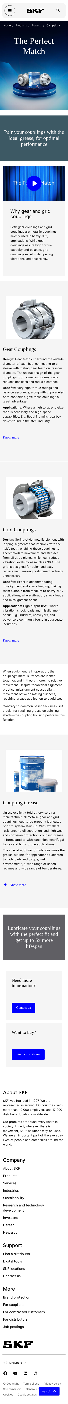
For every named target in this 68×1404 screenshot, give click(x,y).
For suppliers (13, 1305)
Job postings (13, 1327)
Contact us (12, 1276)
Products (21, 25)
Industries (11, 1190)
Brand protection (16, 1297)
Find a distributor (16, 1254)
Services (9, 1183)
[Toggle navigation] (10, 10)
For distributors (15, 1319)
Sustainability (13, 1198)
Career (8, 1225)
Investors (10, 1218)
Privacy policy (52, 1383)
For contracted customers (24, 1312)
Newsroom (12, 1232)
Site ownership (12, 1389)
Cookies (8, 1394)
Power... (37, 25)
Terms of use (31, 1383)
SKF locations (14, 1269)
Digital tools (12, 1261)
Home (7, 25)
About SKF (11, 1168)
